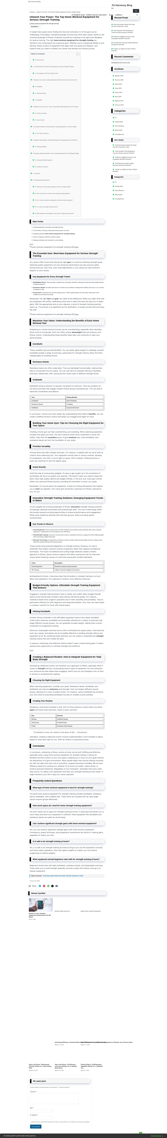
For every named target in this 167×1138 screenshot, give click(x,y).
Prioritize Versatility (42, 113)
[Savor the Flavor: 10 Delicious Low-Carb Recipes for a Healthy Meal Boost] (67, 1062)
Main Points (40, 60)
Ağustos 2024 (119, 101)
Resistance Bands (41, 93)
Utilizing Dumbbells (42, 146)
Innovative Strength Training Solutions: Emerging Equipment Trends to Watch (55, 126)
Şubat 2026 (118, 84)
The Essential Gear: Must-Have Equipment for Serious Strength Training (54, 66)
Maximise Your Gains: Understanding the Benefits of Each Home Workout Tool (55, 80)
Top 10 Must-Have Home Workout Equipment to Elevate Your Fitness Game (107, 1042)
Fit (115, 117)
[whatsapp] (48, 886)
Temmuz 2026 (119, 80)
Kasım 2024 (118, 92)
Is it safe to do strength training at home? (47, 207)
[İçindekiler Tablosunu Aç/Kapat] (77, 54)
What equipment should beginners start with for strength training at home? (55, 213)
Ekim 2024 (118, 96)
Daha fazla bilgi (156, 1136)
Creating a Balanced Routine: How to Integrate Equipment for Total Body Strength (56, 153)
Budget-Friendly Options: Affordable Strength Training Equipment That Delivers (55, 140)
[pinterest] (44, 886)
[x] (52, 886)
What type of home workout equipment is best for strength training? (54, 186)
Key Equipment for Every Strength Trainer (47, 73)
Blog (111, 15)
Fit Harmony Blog (122, 5)
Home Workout (119, 126)
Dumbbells (39, 86)
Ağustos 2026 (119, 75)
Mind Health (118, 130)
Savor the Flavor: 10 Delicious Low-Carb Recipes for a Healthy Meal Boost (66, 1066)
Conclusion (37, 173)
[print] (56, 886)
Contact (119, 15)
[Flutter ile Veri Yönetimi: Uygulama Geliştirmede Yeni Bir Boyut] (41, 911)
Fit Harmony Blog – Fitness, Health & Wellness (89, 15)
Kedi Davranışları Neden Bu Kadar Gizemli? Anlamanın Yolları (63, 876)
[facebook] (40, 886)
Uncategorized (119, 134)
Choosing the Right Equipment (44, 160)
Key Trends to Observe (43, 133)
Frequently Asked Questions (42, 180)
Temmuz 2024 (119, 105)
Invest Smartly (40, 120)
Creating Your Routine (42, 166)
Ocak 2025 (118, 88)
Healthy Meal (119, 122)
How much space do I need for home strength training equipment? (53, 193)
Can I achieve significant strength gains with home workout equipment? (55, 200)
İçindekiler (34, 26)
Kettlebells (39, 100)
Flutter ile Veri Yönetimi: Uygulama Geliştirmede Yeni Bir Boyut (40, 915)
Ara (136, 11)
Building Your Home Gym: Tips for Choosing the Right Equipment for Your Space (56, 106)
